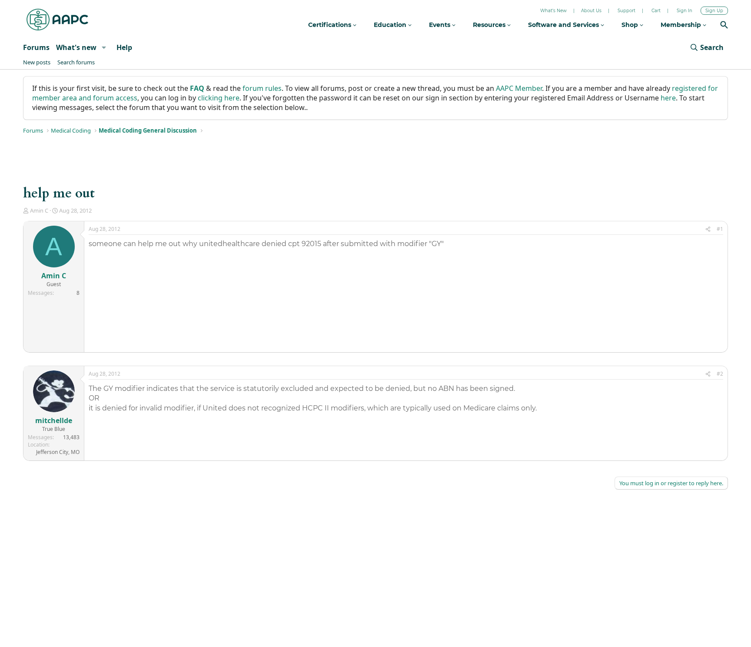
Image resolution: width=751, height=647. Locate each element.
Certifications (330, 25)
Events (440, 25)
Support (626, 10)
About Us (591, 10)
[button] (103, 47)
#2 (720, 373)
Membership (682, 25)
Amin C (39, 210)
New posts (36, 62)
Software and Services (564, 25)
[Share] (708, 229)
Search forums (76, 62)
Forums (36, 47)
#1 (720, 229)
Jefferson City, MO (58, 452)
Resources (490, 25)
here (668, 98)
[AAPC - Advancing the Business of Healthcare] (57, 19)
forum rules (262, 88)
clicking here (218, 98)
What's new (76, 47)
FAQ (197, 88)
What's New (553, 10)
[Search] (724, 26)
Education (391, 25)
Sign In (684, 10)
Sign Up (714, 10)
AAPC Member (519, 88)
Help (124, 47)
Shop (630, 25)
